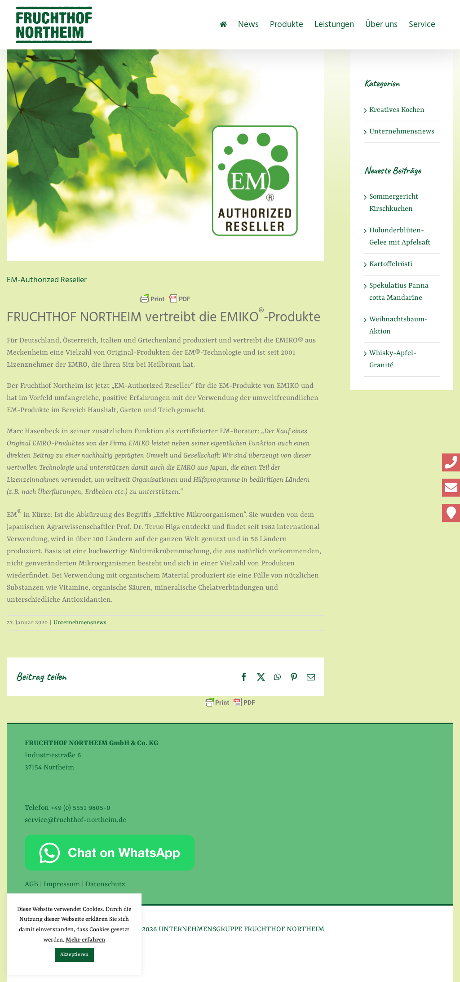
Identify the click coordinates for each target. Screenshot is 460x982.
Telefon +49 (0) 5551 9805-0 (68, 808)
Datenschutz (105, 884)
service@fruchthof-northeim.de (75, 820)
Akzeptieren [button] (74, 955)
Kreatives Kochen (397, 110)
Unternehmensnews (79, 622)
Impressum (62, 884)
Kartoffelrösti (390, 264)
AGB (31, 884)
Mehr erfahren (85, 940)
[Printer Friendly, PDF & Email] (165, 299)
